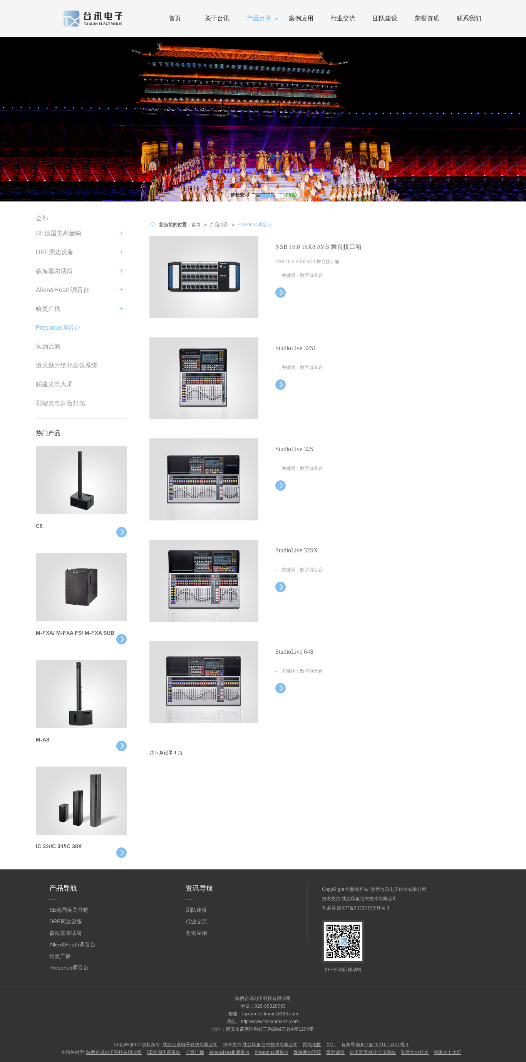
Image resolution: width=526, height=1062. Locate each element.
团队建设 (385, 18)
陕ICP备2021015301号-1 (363, 908)
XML (331, 1044)
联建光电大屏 (54, 384)
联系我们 (469, 18)
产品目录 (259, 18)
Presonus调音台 (254, 224)
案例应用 (301, 18)
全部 (42, 218)
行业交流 (343, 18)
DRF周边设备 (55, 252)
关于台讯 (217, 18)
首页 (175, 18)
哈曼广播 (48, 308)
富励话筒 (48, 346)
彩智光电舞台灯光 (60, 403)
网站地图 (312, 1044)
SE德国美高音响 (58, 233)
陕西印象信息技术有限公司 (369, 898)
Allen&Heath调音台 (62, 290)
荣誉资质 (427, 18)
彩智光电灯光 (415, 1052)
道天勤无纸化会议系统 (66, 365)
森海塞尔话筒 (54, 271)
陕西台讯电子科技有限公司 (398, 889)
